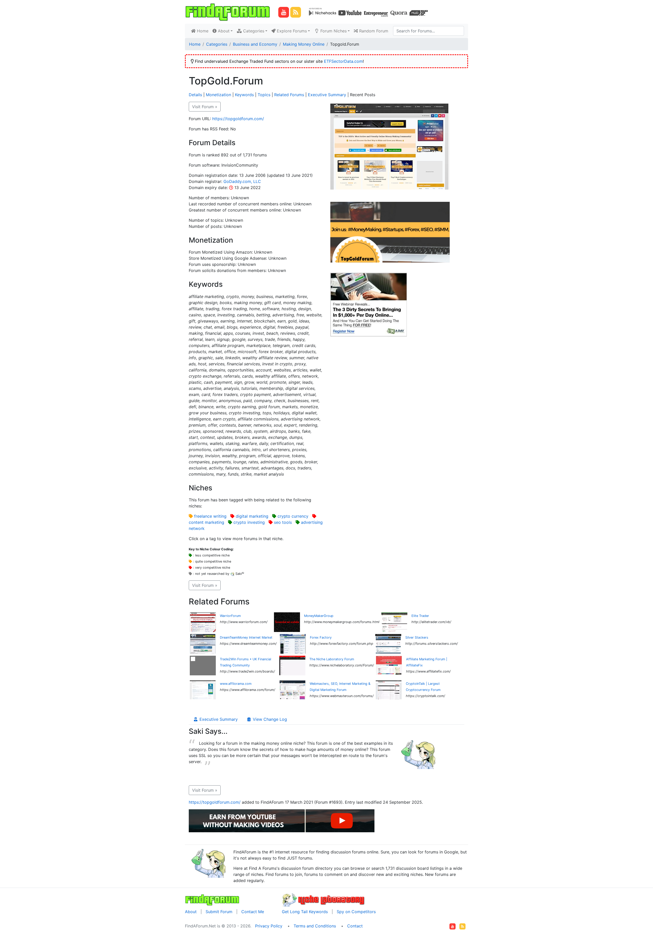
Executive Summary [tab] (218, 719)
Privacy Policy (268, 925)
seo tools (283, 522)
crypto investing (249, 522)
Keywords (244, 94)
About (191, 911)
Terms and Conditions (315, 925)
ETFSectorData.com (343, 61)
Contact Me (252, 911)
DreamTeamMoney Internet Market (246, 637)
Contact (355, 925)
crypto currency (293, 516)
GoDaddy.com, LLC (242, 181)
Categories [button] (253, 30)
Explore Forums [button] (291, 30)
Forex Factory (321, 637)
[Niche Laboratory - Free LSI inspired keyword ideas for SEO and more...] (323, 899)
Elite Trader (420, 616)
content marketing (206, 522)
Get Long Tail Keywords (305, 911)
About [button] (223, 30)
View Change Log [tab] (269, 719)
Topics (264, 94)
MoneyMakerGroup (318, 616)
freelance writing (210, 516)
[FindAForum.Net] (212, 899)
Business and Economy (255, 44)
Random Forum (373, 30)
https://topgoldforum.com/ (238, 118)
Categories (216, 44)
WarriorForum (230, 616)
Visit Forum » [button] (204, 106)
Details (195, 94)
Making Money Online (303, 44)
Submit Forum (219, 911)
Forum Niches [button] (333, 30)
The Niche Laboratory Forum (331, 659)
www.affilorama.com (236, 684)
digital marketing (252, 516)
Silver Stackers (416, 637)
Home (203, 30)
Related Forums (289, 94)
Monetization (218, 94)
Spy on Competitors (356, 911)
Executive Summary (327, 94)
